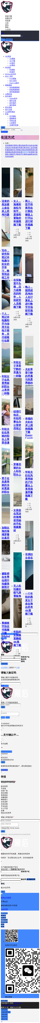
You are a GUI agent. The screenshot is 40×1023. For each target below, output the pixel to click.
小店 (7, 23)
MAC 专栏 (9, 76)
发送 (6, 686)
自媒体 (11, 156)
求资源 (7, 20)
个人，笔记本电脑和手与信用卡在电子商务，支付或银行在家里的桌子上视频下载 (5, 332)
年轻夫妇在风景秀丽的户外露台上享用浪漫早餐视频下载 (29, 485)
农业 (32, 145)
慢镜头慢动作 (22, 150)
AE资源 (8, 56)
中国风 (14, 145)
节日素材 (23, 154)
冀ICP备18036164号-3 (11, 1005)
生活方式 (25, 152)
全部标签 (4, 132)
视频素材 (8, 85)
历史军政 (12, 148)
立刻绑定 (4, 770)
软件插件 (8, 96)
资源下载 (8, 16)
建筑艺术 (13, 150)
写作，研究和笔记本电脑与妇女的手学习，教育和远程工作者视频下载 (5, 267)
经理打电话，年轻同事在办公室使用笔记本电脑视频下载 (17, 425)
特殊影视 (18, 152)
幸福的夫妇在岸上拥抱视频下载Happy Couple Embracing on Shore (29, 432)
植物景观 (30, 150)
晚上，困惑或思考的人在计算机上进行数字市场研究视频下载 (29, 300)
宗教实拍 (25, 148)
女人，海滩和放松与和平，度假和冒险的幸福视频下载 (17, 213)
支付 (3, 762)
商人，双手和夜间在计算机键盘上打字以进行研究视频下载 (29, 214)
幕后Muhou (17, 1003)
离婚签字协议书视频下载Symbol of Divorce (6, 632)
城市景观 (18, 148)
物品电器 (12, 152)
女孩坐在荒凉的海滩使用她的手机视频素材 (17, 520)
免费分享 (8, 18)
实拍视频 (8, 145)
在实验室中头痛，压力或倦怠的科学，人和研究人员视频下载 (17, 293)
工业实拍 (32, 148)
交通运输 (20, 145)
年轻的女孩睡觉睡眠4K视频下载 (17, 638)
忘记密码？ (5, 667)
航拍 (18, 154)
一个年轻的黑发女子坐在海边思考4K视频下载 (29, 603)
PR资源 (8, 67)
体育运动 (27, 145)
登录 (3, 40)
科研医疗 (32, 152)
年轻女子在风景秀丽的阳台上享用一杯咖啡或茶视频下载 (5, 390)
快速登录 (4, 663)
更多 (7, 114)
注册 (18, 667)
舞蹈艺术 (13, 154)
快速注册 (9, 40)
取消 (2, 686)
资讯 (7, 25)
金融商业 (30, 154)
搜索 (3, 707)
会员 (8, 29)
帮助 (7, 27)
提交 (3, 831)
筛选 (3, 127)
